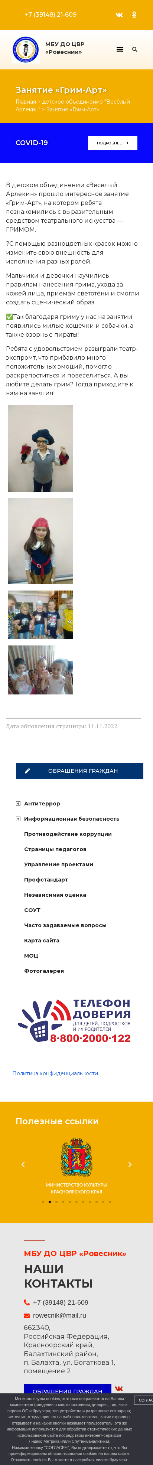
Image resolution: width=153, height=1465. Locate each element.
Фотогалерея (44, 971)
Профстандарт (46, 879)
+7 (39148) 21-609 (50, 14)
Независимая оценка (55, 895)
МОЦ (31, 955)
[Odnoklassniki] (134, 15)
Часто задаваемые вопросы (65, 925)
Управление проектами (58, 864)
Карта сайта (41, 940)
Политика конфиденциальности (55, 1073)
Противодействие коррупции (68, 834)
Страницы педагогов (55, 849)
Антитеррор (42, 803)
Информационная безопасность (72, 818)
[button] (120, 49)
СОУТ (32, 910)
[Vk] (119, 15)
